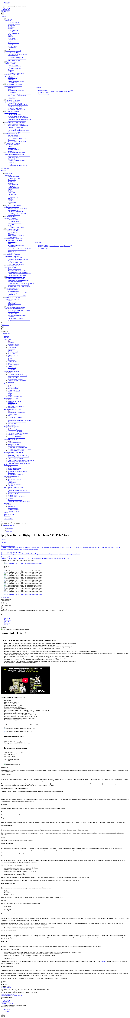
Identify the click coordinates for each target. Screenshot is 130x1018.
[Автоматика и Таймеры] (19, 143)
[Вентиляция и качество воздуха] (19, 122)
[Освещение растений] (19, 111)
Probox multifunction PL (50, 558)
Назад (9, 341)
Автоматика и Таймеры (15, 479)
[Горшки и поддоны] (19, 62)
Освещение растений (14, 442)
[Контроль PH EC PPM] (19, 75)
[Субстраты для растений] (19, 51)
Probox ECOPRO (6, 558)
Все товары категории (7, 994)
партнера (103, 961)
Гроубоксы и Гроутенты (15, 430)
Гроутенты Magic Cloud (56, 554)
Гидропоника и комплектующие (17, 490)
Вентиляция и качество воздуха (17, 455)
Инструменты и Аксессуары (16, 412)
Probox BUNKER (26, 558)
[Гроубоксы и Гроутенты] (19, 100)
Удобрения (11, 342)
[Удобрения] (19, 19)
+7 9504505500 (5, 8)
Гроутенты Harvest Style (8, 554)
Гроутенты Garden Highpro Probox (25, 554)
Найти (3, 1016)
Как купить (11, 506)
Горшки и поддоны (13, 387)
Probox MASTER (16, 558)
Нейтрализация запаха (14, 468)
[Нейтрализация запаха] (19, 133)
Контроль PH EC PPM (14, 401)
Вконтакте (7, 2)
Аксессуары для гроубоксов (71, 554)
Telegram (6, 4)
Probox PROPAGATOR (63, 558)
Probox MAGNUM (37, 558)
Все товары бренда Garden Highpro (11, 995)
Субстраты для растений (15, 374)
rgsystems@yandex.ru (8, 525)
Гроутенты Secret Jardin (42, 554)
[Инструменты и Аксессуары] (19, 84)
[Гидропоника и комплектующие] (19, 152)
